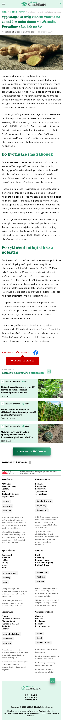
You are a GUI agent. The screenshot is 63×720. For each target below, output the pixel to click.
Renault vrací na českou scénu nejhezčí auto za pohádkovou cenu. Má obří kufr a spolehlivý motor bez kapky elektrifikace (15, 522)
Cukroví (39, 616)
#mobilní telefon (11, 634)
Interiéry (39, 557)
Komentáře (40, 486)
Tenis (4, 567)
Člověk (5, 616)
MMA (4, 565)
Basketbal (7, 555)
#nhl (5, 582)
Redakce (31, 697)
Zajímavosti (8, 496)
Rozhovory (40, 489)
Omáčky (39, 619)
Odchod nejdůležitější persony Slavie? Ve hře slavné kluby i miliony (12, 603)
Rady (4, 491)
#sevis (6, 502)
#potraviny (42, 510)
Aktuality (6, 484)
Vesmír (5, 629)
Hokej (5, 563)
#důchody (41, 506)
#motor (7, 511)
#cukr (39, 634)
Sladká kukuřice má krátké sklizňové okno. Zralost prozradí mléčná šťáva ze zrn (18, 412)
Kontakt (31, 695)
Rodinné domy (42, 565)
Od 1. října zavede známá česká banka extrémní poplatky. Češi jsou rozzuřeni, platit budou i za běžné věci (46, 522)
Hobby (38, 555)
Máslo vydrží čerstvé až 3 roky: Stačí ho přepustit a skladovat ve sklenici (47, 602)
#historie (7, 638)
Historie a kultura (11, 619)
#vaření (40, 581)
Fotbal (5, 560)
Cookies (31, 700)
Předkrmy (40, 621)
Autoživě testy (9, 486)
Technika (6, 626)
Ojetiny (5, 489)
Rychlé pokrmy (42, 626)
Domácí (38, 484)
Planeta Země (8, 621)
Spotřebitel (41, 491)
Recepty (39, 624)
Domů (4, 12)
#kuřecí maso (43, 643)
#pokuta (41, 577)
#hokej (6, 577)
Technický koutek (10, 494)
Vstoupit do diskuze (23, 360)
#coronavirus (10, 573)
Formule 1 (6, 557)
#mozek (7, 643)
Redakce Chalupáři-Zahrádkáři (18, 32)
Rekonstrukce (42, 560)
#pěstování (42, 572)
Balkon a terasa (17, 12)
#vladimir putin (44, 501)
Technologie (41, 494)
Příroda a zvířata (10, 624)
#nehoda (7, 506)
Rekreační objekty (44, 563)
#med (39, 638)
